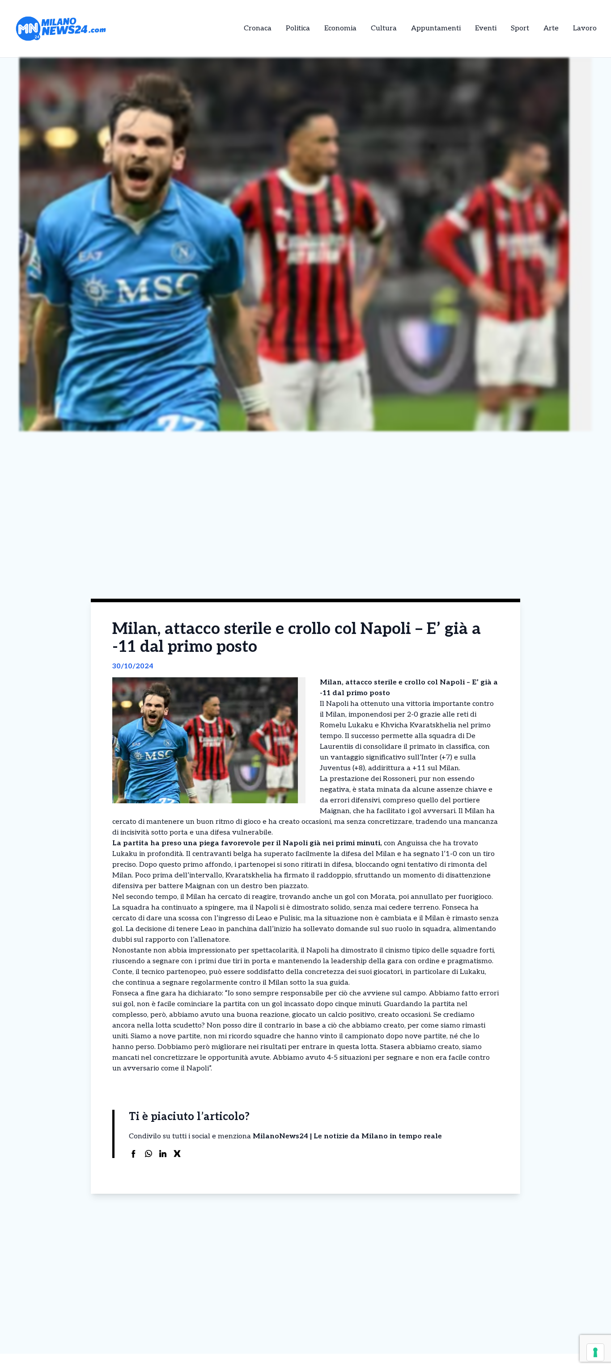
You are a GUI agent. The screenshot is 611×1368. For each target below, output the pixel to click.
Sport (520, 28)
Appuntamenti (436, 28)
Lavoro (585, 28)
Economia (340, 28)
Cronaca (258, 28)
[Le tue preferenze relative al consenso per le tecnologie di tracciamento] (595, 1352)
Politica (298, 28)
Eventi (485, 28)
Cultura (384, 28)
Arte (551, 28)
